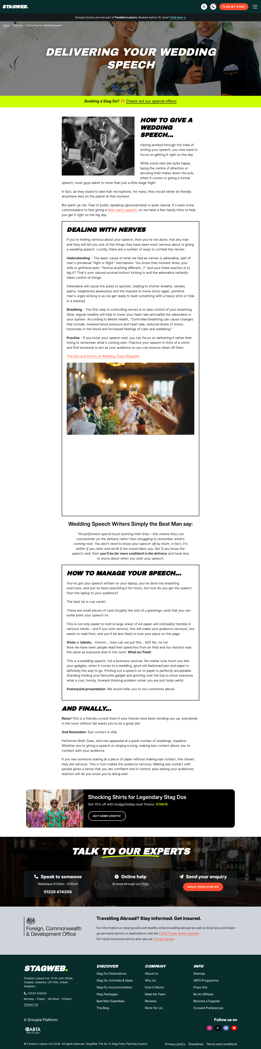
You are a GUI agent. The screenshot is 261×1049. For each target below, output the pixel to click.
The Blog (102, 1008)
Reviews (151, 1001)
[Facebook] (226, 1027)
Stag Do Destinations (111, 973)
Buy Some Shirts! (107, 815)
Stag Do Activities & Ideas (114, 980)
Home (6, 25)
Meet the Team (155, 994)
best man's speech (122, 210)
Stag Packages (107, 994)
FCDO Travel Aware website (179, 933)
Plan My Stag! (233, 6)
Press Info (200, 987)
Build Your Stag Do (203, 886)
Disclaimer (195, 1044)
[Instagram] (209, 1027)
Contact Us (31, 1004)
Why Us (150, 980)
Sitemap (199, 973)
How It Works (154, 987)
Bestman (18, 25)
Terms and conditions (222, 1044)
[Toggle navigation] (255, 6)
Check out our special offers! (151, 101)
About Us (151, 973)
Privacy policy (175, 1044)
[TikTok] (218, 1027)
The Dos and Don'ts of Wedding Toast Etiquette (103, 356)
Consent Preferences (208, 1008)
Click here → (178, 17)
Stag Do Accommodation (114, 987)
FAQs (145, 884)
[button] (213, 7)
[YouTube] (234, 1027)
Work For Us (153, 1008)
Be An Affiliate (203, 994)
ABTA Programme (206, 980)
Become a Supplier (206, 1001)
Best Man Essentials (110, 1001)
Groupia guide (163, 939)
